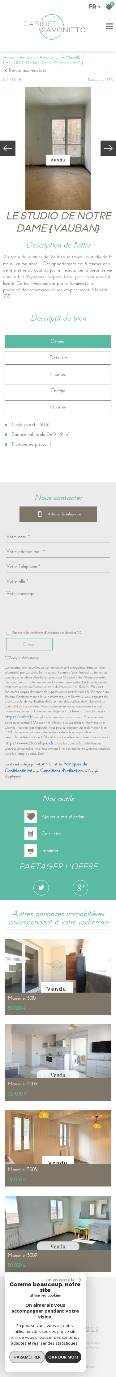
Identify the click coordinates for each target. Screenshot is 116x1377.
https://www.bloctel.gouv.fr (29, 743)
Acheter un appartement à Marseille (50, 57)
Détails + (58, 357)
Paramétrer (27, 1357)
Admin (93, 1348)
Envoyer (29, 644)
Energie (58, 390)
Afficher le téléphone (60, 514)
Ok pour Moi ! (63, 1357)
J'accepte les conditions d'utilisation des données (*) (46, 633)
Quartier (58, 407)
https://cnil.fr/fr (18, 716)
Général (58, 341)
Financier (58, 374)
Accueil (9, 57)
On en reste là (60, 1280)
